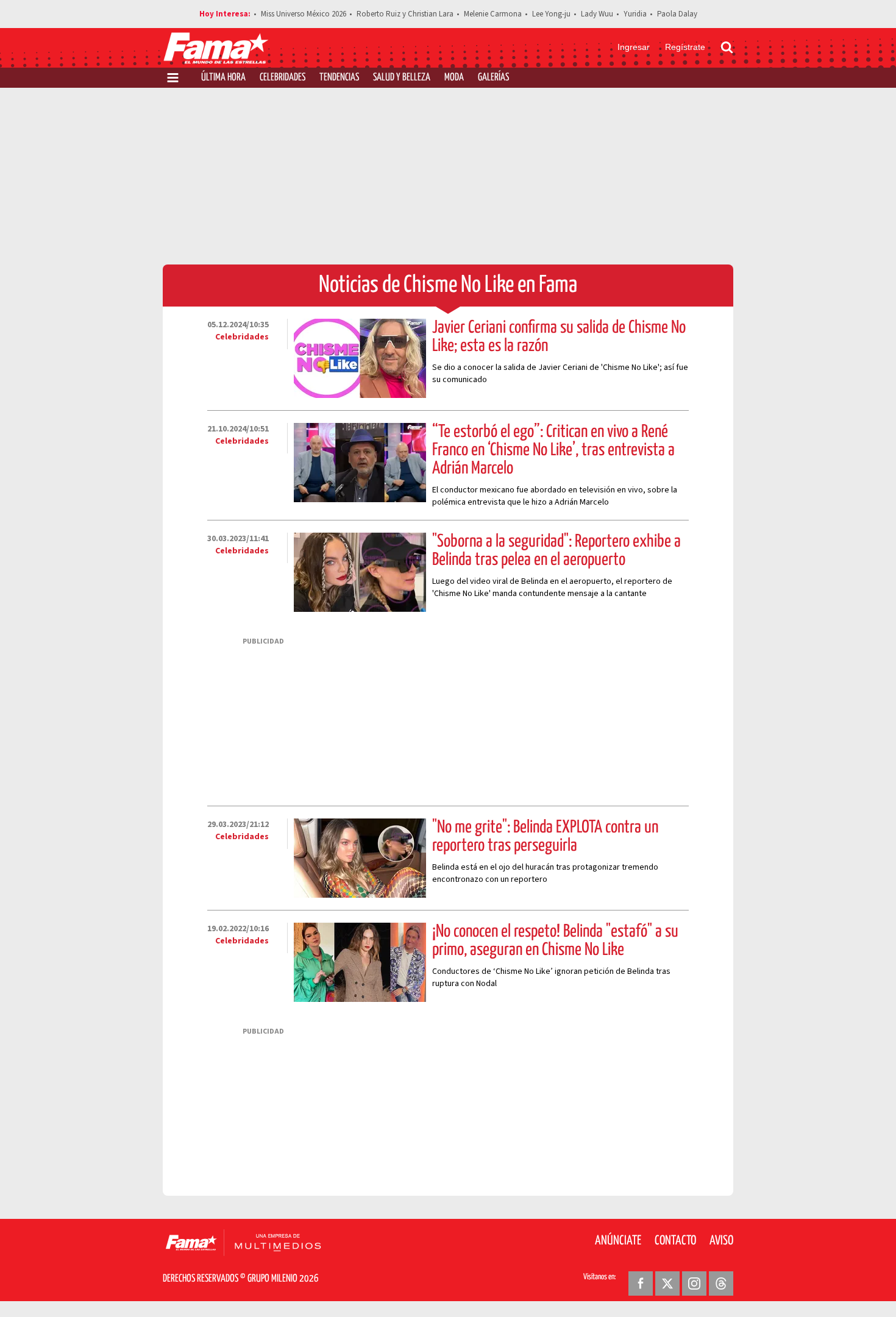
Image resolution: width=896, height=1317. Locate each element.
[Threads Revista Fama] (721, 1283)
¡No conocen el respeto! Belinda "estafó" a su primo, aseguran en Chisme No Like (555, 941)
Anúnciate (618, 1241)
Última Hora (223, 78)
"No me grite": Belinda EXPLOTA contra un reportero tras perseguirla (545, 836)
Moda (454, 78)
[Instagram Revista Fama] (694, 1283)
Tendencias (339, 78)
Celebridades (282, 78)
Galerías (493, 78)
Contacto (675, 1241)
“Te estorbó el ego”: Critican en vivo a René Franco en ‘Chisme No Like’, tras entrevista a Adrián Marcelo (553, 450)
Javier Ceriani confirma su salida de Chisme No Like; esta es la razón (559, 337)
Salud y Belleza (401, 78)
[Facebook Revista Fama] (640, 1283)
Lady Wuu (597, 14)
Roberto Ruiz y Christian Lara (405, 14)
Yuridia (635, 14)
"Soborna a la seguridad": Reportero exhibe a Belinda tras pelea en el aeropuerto (556, 551)
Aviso (721, 1241)
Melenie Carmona (493, 14)
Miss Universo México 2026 (303, 14)
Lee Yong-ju (551, 14)
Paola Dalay (677, 14)
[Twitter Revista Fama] (667, 1283)
